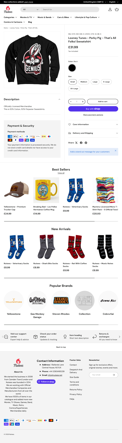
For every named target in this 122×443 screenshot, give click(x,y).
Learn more (28, 2)
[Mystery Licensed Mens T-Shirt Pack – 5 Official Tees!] (105, 190)
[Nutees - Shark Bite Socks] (46, 247)
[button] (116, 9)
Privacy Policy (76, 394)
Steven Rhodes (60, 313)
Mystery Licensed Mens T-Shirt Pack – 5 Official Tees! (105, 208)
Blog (30, 22)
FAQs (72, 399)
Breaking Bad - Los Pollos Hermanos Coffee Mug (45, 208)
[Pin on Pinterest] (86, 142)
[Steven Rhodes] (61, 300)
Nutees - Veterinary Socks (75, 207)
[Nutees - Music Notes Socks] (105, 247)
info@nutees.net (55, 375)
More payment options (93, 115)
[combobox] (59, 9)
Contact (73, 365)
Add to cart (102, 101)
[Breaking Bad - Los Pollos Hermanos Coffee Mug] (46, 190)
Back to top (61, 347)
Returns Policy (76, 389)
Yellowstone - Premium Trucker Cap (15, 208)
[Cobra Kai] (108, 300)
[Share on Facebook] (81, 142)
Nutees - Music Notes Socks (102, 265)
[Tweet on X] (76, 142)
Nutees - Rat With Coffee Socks (75, 265)
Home (6, 28)
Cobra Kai (108, 313)
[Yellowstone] (13, 300)
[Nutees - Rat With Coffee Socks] (76, 247)
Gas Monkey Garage (37, 315)
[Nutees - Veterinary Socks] (76, 190)
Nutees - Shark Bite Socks (45, 263)
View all (61, 173)
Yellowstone (13, 313)
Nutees (11, 434)
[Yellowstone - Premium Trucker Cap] (17, 190)
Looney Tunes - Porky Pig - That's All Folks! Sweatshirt (24, 28)
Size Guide (74, 377)
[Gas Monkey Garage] (37, 300)
